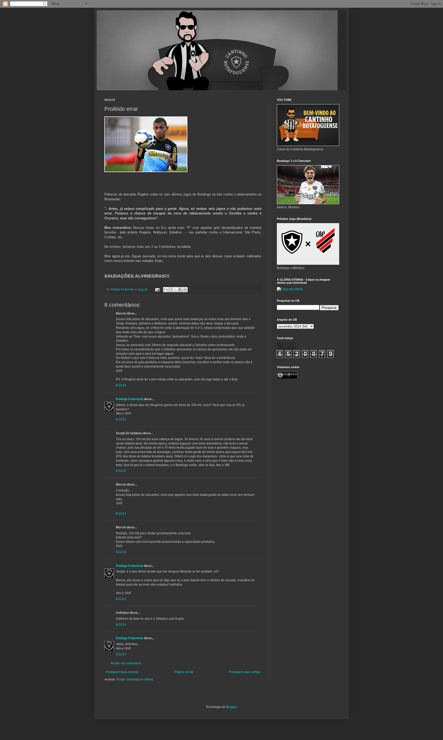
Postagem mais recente (122, 672)
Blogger (231, 707)
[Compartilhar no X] (175, 289)
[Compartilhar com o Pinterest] (185, 289)
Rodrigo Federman (129, 399)
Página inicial (183, 672)
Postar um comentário (126, 663)
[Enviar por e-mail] (165, 289)
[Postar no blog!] (170, 289)
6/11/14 (121, 385)
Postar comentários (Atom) (134, 679)
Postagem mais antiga (244, 672)
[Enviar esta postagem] (157, 289)
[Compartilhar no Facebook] (180, 289)
